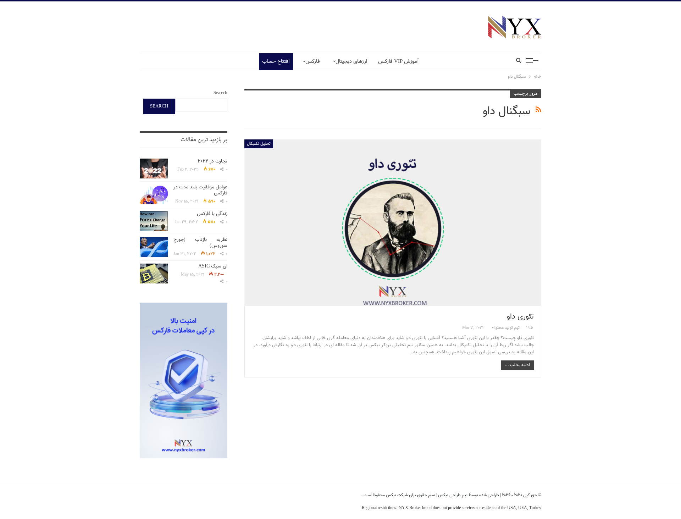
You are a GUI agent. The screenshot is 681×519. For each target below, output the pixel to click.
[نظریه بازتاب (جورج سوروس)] (154, 247)
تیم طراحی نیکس (452, 495)
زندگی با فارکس (212, 214)
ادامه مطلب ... (517, 365)
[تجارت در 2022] (154, 168)
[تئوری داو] (392, 222)
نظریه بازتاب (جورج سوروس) (200, 243)
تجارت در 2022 (212, 161)
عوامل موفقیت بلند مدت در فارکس (200, 190)
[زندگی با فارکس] (154, 221)
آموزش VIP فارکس (398, 61)
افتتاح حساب (276, 61)
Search (220, 92)
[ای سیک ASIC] (154, 273)
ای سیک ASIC (212, 266)
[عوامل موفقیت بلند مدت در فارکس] (154, 194)
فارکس (312, 61)
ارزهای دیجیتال (351, 61)
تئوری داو (520, 316)
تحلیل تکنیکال (259, 143)
